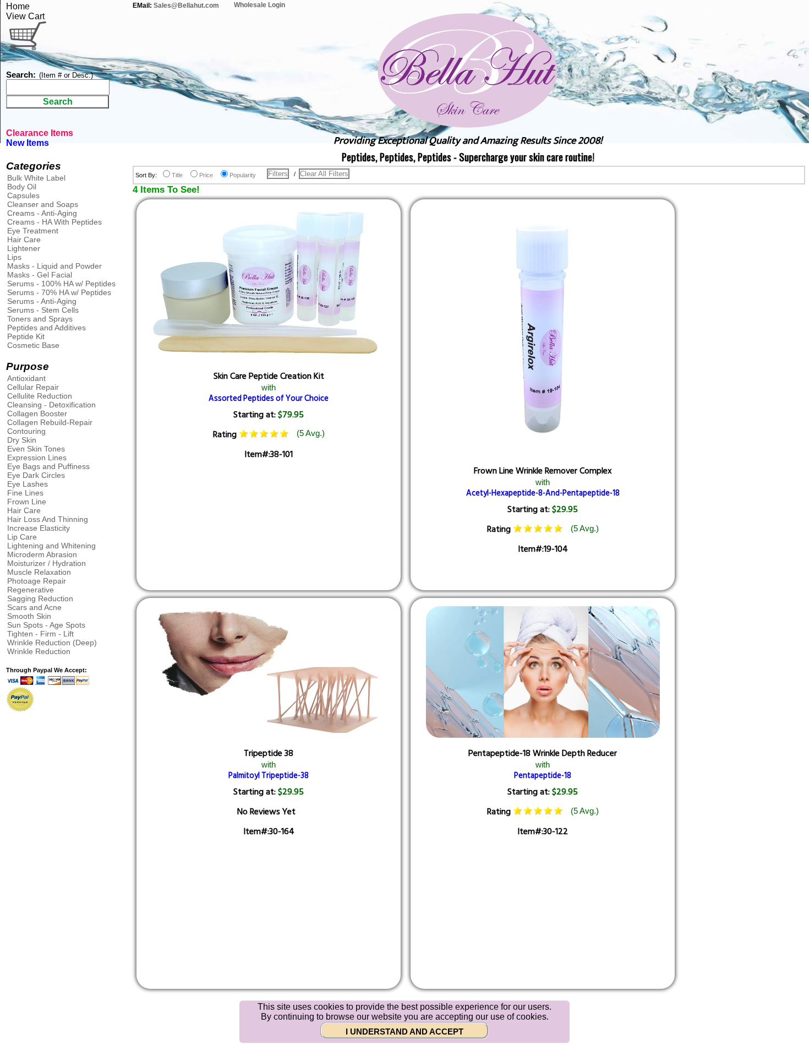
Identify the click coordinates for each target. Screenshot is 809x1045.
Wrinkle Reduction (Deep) (52, 642)
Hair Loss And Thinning (47, 519)
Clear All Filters (324, 174)
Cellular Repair (33, 387)
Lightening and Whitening (51, 545)
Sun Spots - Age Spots (46, 625)
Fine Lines (25, 492)
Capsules (23, 195)
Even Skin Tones (36, 448)
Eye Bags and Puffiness (48, 466)
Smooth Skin (29, 616)
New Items (27, 143)
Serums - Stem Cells (43, 310)
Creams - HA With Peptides (54, 221)
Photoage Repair (36, 580)
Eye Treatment (32, 230)
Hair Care (24, 239)
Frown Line (26, 501)
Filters (278, 174)
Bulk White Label (36, 177)
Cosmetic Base (33, 345)
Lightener (23, 248)
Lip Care (22, 536)
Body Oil (21, 186)
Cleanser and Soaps (42, 204)
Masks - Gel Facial (39, 274)
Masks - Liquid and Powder (54, 266)
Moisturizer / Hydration (46, 563)
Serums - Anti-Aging (41, 301)
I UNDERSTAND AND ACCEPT (404, 1031)
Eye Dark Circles (36, 475)
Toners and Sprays (40, 318)
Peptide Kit (26, 336)
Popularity (242, 175)
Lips (14, 257)
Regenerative (30, 589)
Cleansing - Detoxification (51, 404)
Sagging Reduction (40, 598)
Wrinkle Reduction (38, 651)
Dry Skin (21, 440)
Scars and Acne (34, 607)
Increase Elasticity (38, 528)
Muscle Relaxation (39, 572)
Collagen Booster (37, 413)
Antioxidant (26, 378)
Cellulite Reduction (39, 395)
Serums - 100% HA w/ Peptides (61, 283)
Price (206, 175)
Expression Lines (37, 457)
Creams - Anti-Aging (42, 213)
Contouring (26, 431)
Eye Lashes (27, 484)
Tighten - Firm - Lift (40, 633)
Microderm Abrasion (42, 554)
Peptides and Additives (46, 327)
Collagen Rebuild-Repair (49, 422)
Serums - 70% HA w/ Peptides (59, 292)
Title (177, 175)
